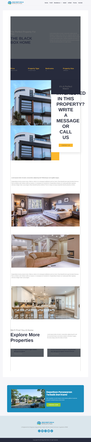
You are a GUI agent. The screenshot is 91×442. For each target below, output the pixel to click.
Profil (51, 3)
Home (46, 3)
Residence (57, 3)
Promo (75, 3)
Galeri (64, 3)
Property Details (18, 353)
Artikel (70, 3)
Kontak (80, 3)
